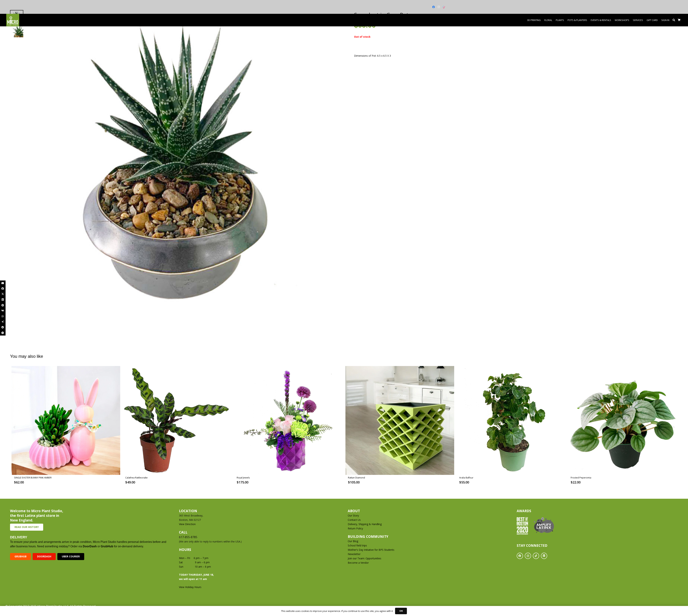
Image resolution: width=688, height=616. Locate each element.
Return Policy (355, 528)
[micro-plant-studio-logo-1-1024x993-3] (12, 20)
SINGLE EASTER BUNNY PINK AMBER (33, 477)
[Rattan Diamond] (399, 420)
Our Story (353, 515)
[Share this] (3, 288)
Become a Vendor (358, 562)
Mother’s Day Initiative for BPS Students (371, 549)
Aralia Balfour (466, 477)
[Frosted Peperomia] (622, 420)
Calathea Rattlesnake (136, 477)
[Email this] (3, 283)
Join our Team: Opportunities (364, 558)
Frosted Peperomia (581, 477)
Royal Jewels (243, 477)
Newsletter (354, 554)
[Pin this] (3, 305)
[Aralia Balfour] (511, 420)
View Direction (187, 524)
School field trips (357, 545)
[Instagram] (438, 7)
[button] (674, 20)
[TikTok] (443, 7)
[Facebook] (433, 7)
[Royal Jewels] (288, 420)
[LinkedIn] (544, 556)
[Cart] (679, 20)
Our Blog (353, 541)
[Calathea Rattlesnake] (177, 420)
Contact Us (354, 519)
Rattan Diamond (356, 477)
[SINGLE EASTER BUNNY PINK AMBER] (65, 420)
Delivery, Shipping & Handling (365, 524)
